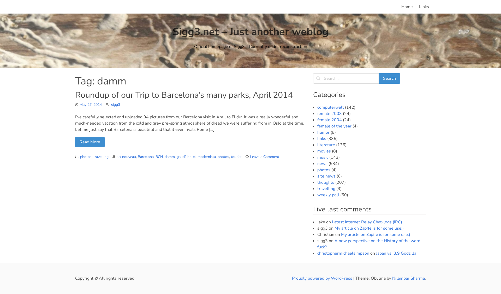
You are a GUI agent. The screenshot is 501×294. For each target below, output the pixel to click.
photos (86, 156)
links (321, 139)
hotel (191, 156)
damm (170, 156)
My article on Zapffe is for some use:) (369, 228)
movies (324, 151)
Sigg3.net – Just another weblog (250, 32)
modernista (207, 156)
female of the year (334, 126)
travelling (101, 156)
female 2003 (329, 114)
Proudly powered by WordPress (322, 278)
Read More (90, 142)
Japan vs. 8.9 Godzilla (396, 253)
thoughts (325, 182)
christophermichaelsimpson (343, 253)
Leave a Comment (264, 156)
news (322, 164)
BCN (159, 156)
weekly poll (328, 195)
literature (326, 145)
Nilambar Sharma (408, 278)
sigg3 (115, 104)
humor (323, 132)
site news (326, 176)
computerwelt (330, 107)
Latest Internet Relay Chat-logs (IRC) (367, 222)
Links (424, 7)
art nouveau (126, 156)
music (322, 157)
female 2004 (329, 120)
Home (407, 7)
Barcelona (146, 156)
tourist (236, 156)
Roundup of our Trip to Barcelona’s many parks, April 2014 (184, 95)
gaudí (181, 156)
